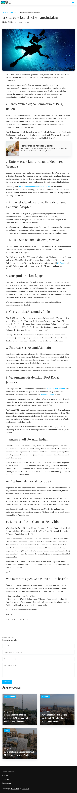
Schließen (38, 413)
